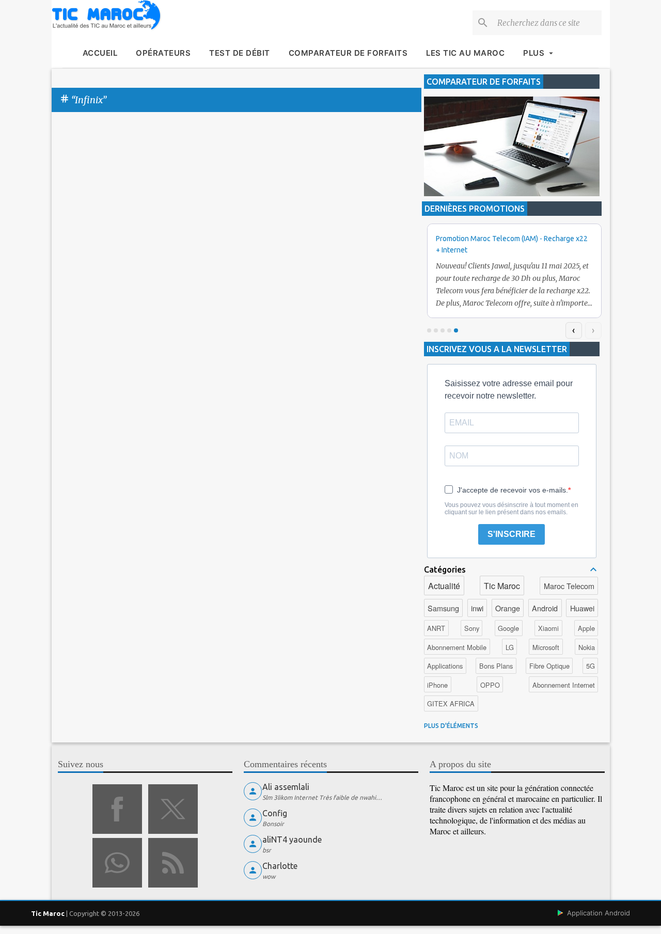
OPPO (490, 685)
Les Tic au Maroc (465, 53)
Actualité (444, 586)
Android (545, 608)
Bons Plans (496, 666)
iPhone (437, 685)
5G (590, 666)
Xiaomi (548, 628)
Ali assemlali (285, 786)
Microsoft (545, 647)
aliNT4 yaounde (292, 839)
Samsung (443, 608)
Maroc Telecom (569, 585)
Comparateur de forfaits (348, 53)
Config (274, 813)
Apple (586, 628)
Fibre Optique (549, 666)
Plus (533, 53)
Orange (507, 608)
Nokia (586, 647)
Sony (471, 628)
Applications (445, 666)
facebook (117, 809)
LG (510, 647)
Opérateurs (163, 53)
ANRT (436, 628)
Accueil (100, 53)
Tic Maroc (502, 586)
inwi (477, 608)
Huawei (582, 608)
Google (508, 628)
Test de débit (239, 53)
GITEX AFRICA (451, 703)
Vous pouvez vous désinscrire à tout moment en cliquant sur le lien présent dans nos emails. (511, 508)
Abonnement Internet (563, 685)
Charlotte (279, 865)
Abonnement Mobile (456, 647)
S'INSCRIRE (511, 534)
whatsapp (117, 863)
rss (173, 863)
